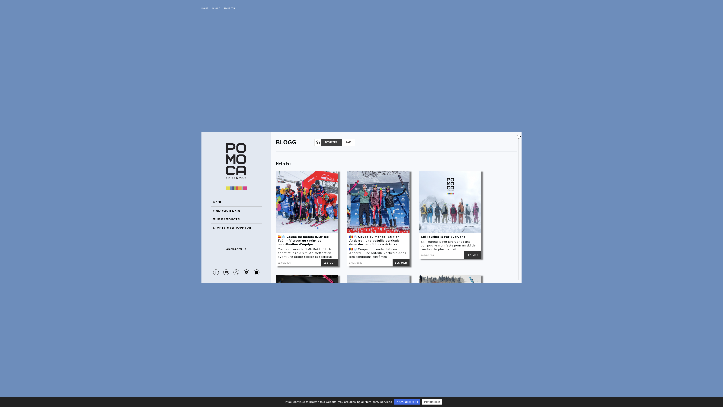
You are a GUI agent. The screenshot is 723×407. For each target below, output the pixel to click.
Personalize (432, 401)
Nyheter (331, 142)
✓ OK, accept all (407, 401)
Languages (234, 249)
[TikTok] (256, 272)
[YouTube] (226, 272)
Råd (348, 142)
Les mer (329, 262)
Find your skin (226, 211)
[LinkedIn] (246, 272)
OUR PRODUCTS (226, 219)
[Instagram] (236, 272)
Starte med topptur (232, 228)
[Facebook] (216, 272)
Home (204, 8)
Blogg (216, 8)
